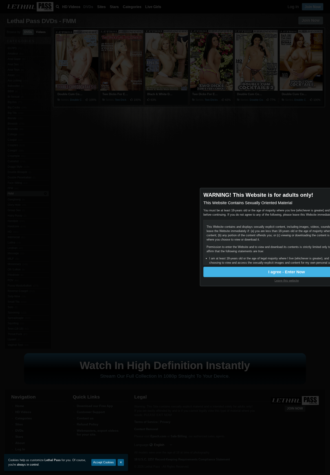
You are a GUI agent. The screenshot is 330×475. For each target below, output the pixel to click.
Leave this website (287, 280)
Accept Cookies (103, 462)
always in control (28, 464)
